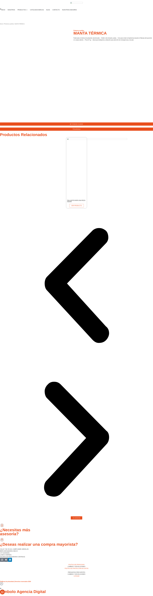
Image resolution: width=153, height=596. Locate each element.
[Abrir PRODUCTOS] (26, 10)
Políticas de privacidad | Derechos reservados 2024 (15, 581)
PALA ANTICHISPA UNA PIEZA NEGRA (76, 201)
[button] (76, 286)
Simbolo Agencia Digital (23, 591)
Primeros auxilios (9, 24)
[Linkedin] (10, 560)
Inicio (1, 24)
